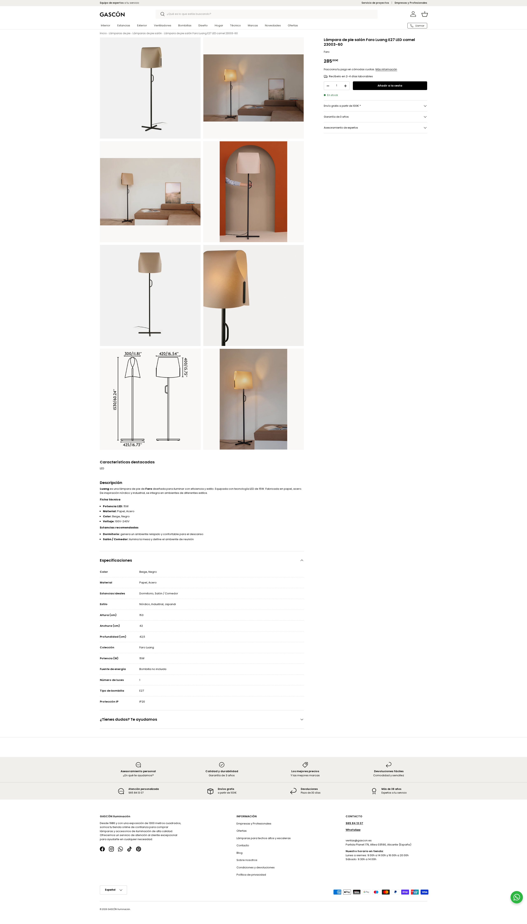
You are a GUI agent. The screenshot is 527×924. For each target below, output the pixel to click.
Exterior (142, 25)
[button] (424, 14)
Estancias (123, 25)
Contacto (243, 845)
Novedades (273, 25)
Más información (386, 69)
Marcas (253, 25)
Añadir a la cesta (390, 86)
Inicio (103, 33)
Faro (326, 52)
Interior (105, 25)
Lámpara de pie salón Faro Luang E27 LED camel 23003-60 (201, 33)
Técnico (235, 25)
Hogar (219, 25)
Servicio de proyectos (375, 3)
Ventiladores (162, 25)
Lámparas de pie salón (147, 33)
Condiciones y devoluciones (256, 867)
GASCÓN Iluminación (119, 909)
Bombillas (184, 25)
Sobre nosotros (247, 860)
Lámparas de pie (119, 33)
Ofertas (293, 25)
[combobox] (267, 14)
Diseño (203, 25)
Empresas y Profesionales (411, 3)
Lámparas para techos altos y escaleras (264, 838)
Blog (240, 853)
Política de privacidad (251, 875)
